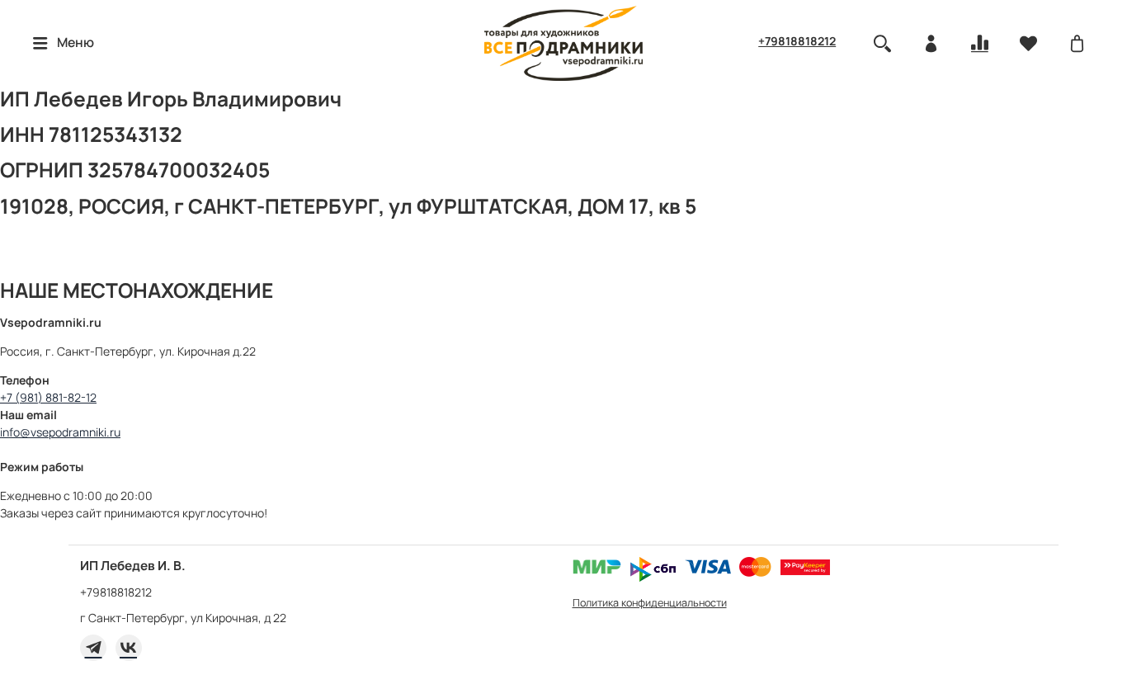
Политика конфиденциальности (650, 603)
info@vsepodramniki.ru (60, 432)
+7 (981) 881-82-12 (48, 397)
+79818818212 (797, 41)
